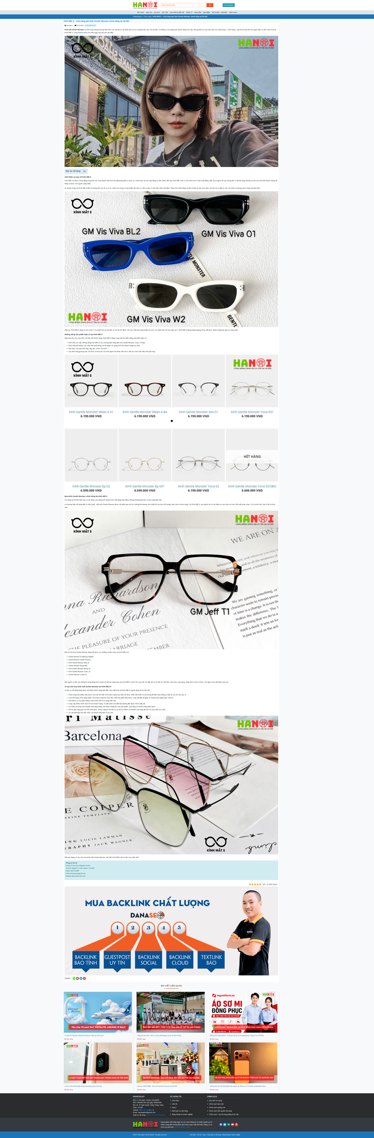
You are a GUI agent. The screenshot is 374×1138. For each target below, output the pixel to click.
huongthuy (69, 25)
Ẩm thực (140, 12)
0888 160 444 (144, 1110)
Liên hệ (174, 1104)
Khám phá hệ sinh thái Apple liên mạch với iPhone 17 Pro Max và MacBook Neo (238, 1086)
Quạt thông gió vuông (182, 1127)
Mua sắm (197, 12)
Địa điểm (206, 12)
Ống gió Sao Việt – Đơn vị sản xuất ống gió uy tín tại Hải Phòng (159, 1035)
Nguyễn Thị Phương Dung (155, 1115)
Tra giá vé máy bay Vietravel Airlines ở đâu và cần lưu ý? (84, 1035)
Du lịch (157, 12)
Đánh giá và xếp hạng (180, 1111)
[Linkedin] (228, 1125)
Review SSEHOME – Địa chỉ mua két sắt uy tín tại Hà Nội (157, 1086)
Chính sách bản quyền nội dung (220, 1111)
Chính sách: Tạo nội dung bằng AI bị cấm (224, 1114)
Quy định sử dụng (215, 1101)
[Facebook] (221, 1125)
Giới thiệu (175, 1101)
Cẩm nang (233, 12)
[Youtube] (232, 1125)
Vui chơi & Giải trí (177, 12)
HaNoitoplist (137, 17)
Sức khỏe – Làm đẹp (219, 12)
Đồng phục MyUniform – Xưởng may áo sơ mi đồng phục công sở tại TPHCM (237, 1035)
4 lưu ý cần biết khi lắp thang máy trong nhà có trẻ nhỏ (83, 1086)
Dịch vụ (149, 12)
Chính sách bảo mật (216, 1104)
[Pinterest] (236, 1125)
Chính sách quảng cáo (217, 1107)
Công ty (189, 12)
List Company (228, 5)
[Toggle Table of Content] (83, 171)
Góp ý (174, 1107)
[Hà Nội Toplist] (145, 5)
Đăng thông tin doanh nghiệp (182, 1114)
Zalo (151, 1110)
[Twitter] (224, 1125)
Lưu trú (165, 12)
